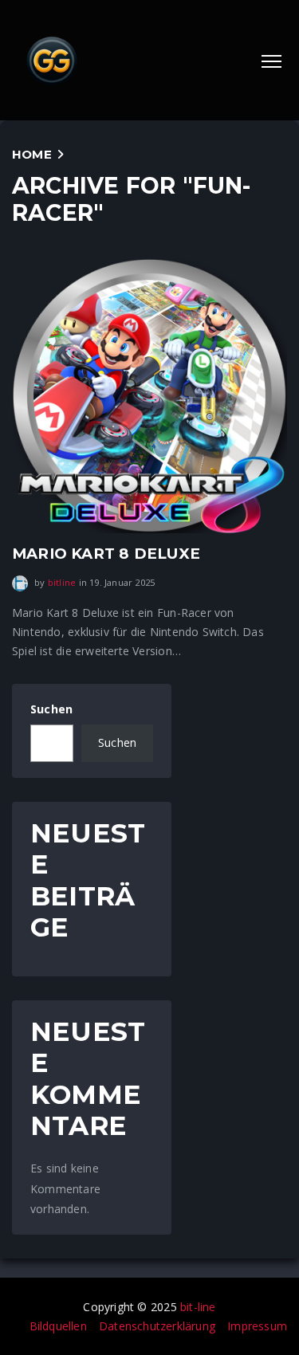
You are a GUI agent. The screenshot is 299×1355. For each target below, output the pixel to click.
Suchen (51, 709)
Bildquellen (58, 1325)
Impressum (257, 1325)
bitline (62, 582)
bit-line (198, 1306)
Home (32, 154)
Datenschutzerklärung (157, 1325)
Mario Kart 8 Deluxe (106, 553)
